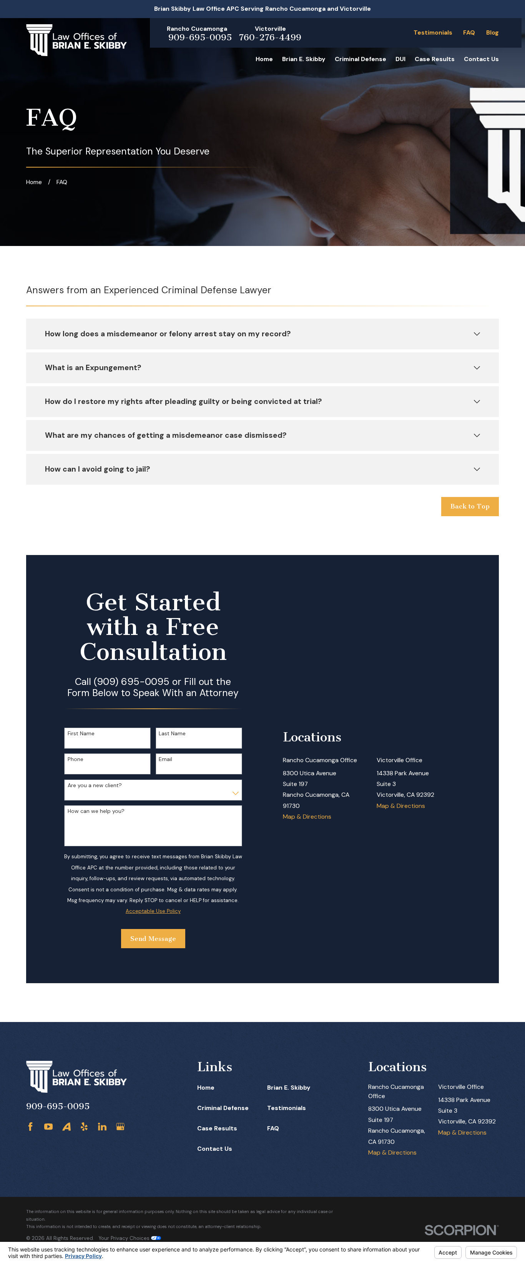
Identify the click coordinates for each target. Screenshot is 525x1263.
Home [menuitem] (264, 59)
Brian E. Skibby (289, 1088)
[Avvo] (66, 1126)
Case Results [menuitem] (435, 59)
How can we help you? (96, 811)
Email (165, 759)
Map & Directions (307, 817)
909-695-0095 (200, 37)
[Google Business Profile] (120, 1126)
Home (205, 1088)
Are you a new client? (95, 785)
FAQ (469, 32)
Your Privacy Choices (125, 1238)
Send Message (153, 938)
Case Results (217, 1128)
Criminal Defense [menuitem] (360, 59)
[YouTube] (48, 1126)
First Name (81, 733)
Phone (75, 759)
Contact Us (214, 1149)
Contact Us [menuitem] (481, 59)
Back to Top (470, 506)
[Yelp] (84, 1126)
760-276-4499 (270, 37)
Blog (492, 32)
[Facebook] (30, 1126)
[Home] (76, 40)
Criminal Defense (223, 1108)
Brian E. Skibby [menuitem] (304, 59)
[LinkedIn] (102, 1126)
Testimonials (433, 32)
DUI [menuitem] (400, 59)
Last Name (172, 733)
